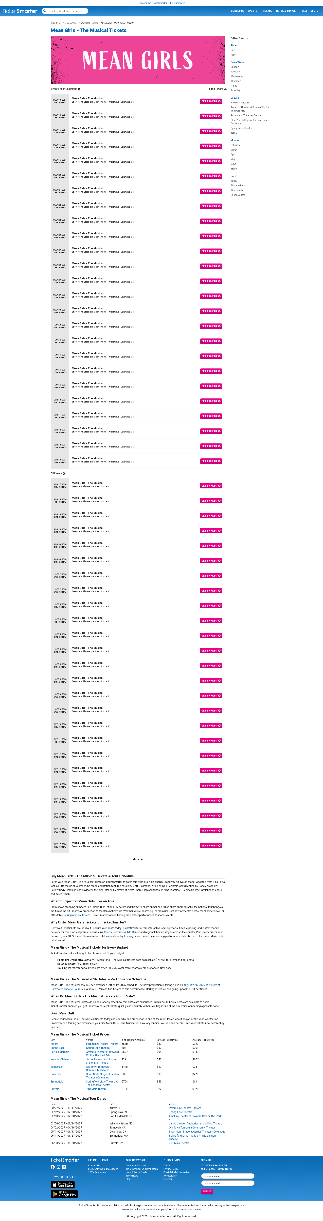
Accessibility (170, 1175)
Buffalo (55, 1089)
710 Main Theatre (96, 1089)
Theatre (266, 10)
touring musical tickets (77, 915)
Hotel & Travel (286, 10)
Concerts (237, 10)
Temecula (56, 1066)
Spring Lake (58, 1047)
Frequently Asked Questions (103, 1169)
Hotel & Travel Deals (136, 1172)
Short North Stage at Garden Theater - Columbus (102, 1076)
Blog (128, 1179)
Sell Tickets (310, 10)
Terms (167, 1165)
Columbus (56, 1074)
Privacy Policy (171, 1169)
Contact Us (94, 1165)
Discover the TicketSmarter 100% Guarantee (161, 3)
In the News (132, 1175)
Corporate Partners (136, 1165)
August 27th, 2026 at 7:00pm (200, 985)
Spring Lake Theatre (98, 1047)
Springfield (57, 1081)
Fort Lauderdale (60, 1052)
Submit (207, 1191)
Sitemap (168, 1179)
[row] (138, 101)
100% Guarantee (97, 1172)
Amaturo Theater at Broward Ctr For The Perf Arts (102, 1053)
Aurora (54, 1043)
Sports (252, 10)
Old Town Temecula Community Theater (97, 1068)
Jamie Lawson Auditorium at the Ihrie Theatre (101, 1061)
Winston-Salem (60, 1059)
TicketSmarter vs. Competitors (142, 1169)
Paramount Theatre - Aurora (67, 989)
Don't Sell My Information (177, 1172)
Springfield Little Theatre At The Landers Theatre (102, 1083)
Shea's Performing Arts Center (122, 932)
